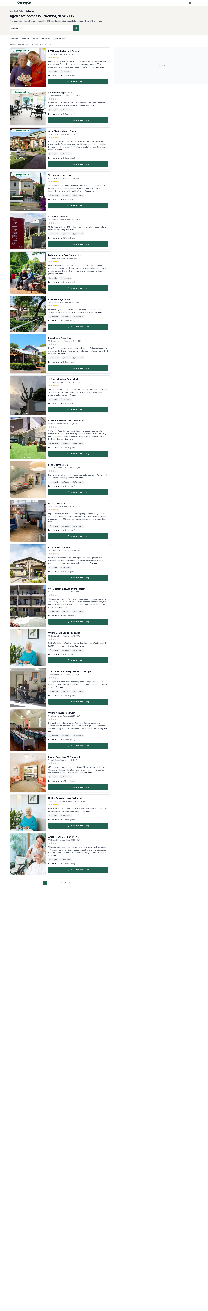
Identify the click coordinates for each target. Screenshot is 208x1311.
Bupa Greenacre (56, 503)
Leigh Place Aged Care (59, 338)
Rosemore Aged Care (59, 299)
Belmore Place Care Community (64, 255)
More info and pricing (80, 81)
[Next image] (43, 67)
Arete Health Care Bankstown (63, 837)
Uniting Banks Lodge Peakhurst (64, 633)
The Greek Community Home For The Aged (70, 671)
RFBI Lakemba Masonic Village (63, 51)
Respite (35, 38)
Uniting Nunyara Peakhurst (61, 713)
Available (14, 38)
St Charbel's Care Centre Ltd (63, 379)
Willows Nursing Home (59, 175)
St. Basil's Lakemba (58, 216)
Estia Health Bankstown (60, 547)
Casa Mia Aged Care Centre (62, 131)
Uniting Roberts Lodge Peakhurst (65, 798)
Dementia (25, 38)
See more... (101, 67)
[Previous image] (13, 67)
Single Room (46, 38)
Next (70, 883)
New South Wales (17, 11)
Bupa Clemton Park (58, 465)
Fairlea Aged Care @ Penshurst (64, 757)
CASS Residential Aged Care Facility (66, 589)
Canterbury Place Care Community (66, 420)
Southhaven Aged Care (60, 92)
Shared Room (60, 38)
